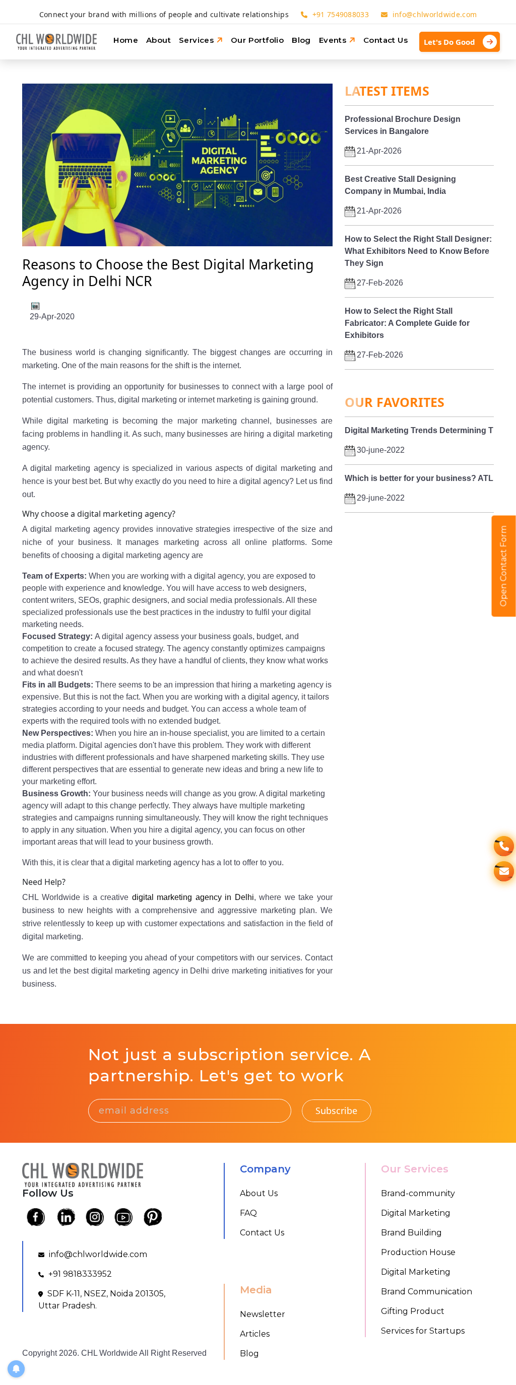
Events (334, 40)
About (158, 40)
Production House (418, 1252)
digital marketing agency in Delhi (193, 897)
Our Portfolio (257, 40)
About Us (259, 1193)
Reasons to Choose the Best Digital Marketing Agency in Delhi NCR (168, 272)
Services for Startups (423, 1331)
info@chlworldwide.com (434, 14)
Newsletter (262, 1314)
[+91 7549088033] (504, 846)
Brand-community (418, 1193)
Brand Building (411, 1232)
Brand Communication (426, 1291)
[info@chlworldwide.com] (504, 871)
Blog (301, 40)
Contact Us (385, 40)
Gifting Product (412, 1311)
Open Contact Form (503, 566)
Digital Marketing (415, 1213)
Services (197, 40)
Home (125, 40)
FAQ (248, 1213)
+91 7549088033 (340, 14)
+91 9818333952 (79, 1274)
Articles (255, 1334)
